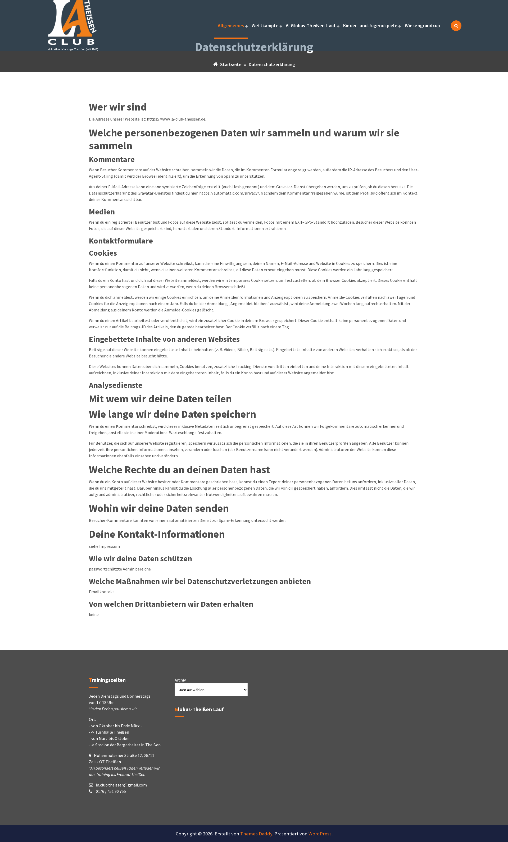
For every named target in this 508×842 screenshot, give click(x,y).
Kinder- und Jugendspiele (370, 25)
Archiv (180, 680)
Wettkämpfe (265, 25)
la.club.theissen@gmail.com (121, 785)
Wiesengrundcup (422, 25)
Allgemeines (231, 25)
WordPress (320, 834)
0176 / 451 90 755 (110, 791)
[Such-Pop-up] (456, 25)
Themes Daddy (256, 834)
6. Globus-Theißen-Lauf (311, 25)
